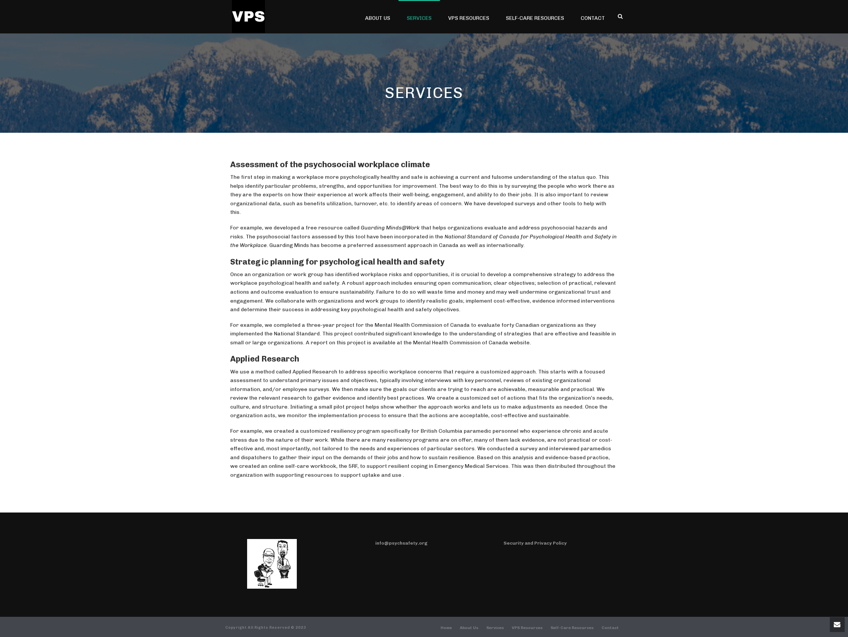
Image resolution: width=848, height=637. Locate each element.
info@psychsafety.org (401, 543)
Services (419, 18)
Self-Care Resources (535, 18)
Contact (593, 18)
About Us (377, 18)
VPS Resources (468, 18)
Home (446, 627)
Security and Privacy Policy (535, 543)
